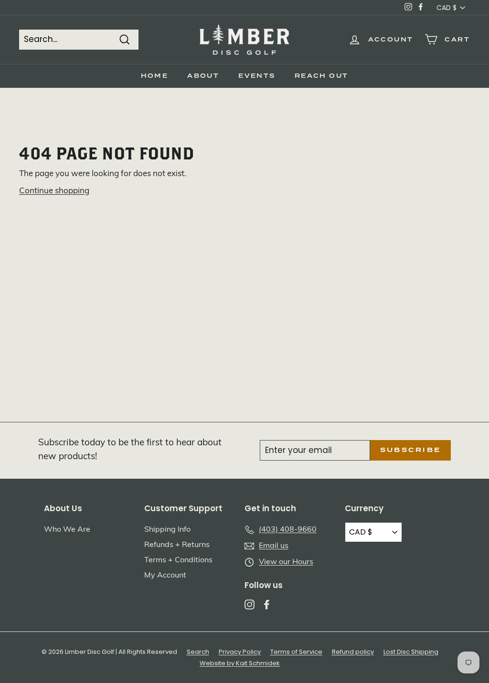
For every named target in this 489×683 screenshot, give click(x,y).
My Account (165, 575)
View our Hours (286, 562)
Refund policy (353, 651)
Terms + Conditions (178, 560)
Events (256, 76)
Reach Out (322, 76)
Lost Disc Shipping (410, 651)
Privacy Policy (240, 651)
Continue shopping (54, 191)
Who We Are (67, 530)
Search (198, 651)
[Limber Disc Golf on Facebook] (267, 604)
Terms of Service (296, 651)
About (203, 76)
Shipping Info (167, 530)
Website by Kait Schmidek (240, 663)
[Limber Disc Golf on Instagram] (249, 604)
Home (155, 76)
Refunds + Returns (177, 545)
